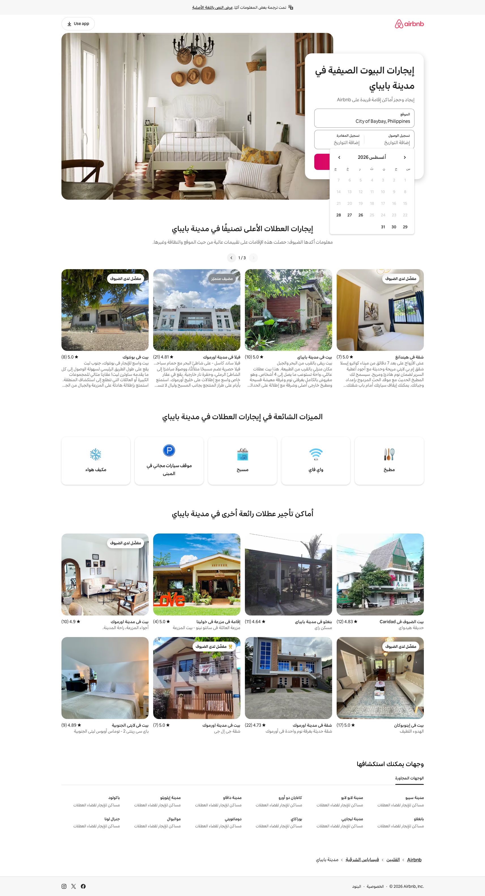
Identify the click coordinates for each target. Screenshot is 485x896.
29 (405, 226)
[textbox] (389, 143)
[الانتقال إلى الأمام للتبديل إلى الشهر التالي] (339, 157)
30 (394, 226)
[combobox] (364, 121)
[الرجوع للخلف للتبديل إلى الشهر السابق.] (404, 157)
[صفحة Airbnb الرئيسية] (409, 24)
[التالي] (231, 257)
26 (360, 215)
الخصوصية (375, 886)
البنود (356, 886)
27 (349, 215)
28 (338, 215)
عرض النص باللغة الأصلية (212, 7)
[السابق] (253, 257)
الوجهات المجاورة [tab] (409, 778)
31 (383, 226)
